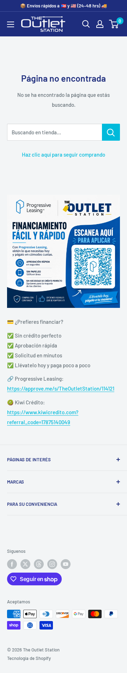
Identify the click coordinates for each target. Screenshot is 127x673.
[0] (114, 24)
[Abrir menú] (10, 24)
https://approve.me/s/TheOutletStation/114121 (60, 388)
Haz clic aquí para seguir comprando (63, 154)
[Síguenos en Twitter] (25, 564)
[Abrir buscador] (86, 24)
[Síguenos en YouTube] (66, 564)
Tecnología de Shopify (29, 658)
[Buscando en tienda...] (111, 132)
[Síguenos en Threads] (39, 564)
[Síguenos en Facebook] (12, 564)
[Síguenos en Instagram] (52, 564)
